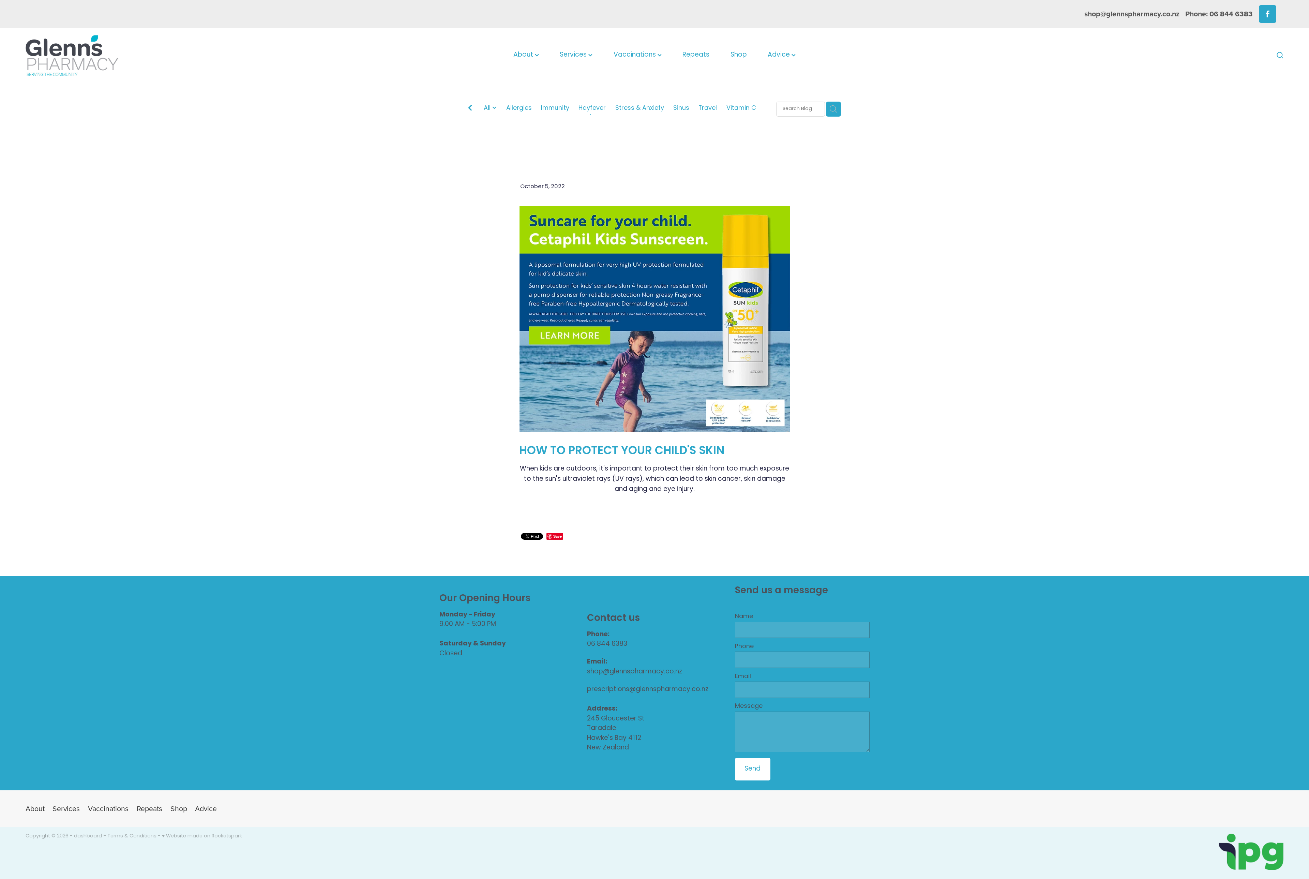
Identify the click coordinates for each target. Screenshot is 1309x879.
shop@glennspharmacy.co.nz (1131, 14)
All (488, 108)
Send (752, 769)
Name (744, 617)
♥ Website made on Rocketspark (202, 836)
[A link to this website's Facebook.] (1267, 14)
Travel (707, 108)
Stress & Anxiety (639, 108)
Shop (739, 55)
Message (749, 706)
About (524, 55)
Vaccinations (636, 55)
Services (574, 55)
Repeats (695, 55)
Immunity (555, 108)
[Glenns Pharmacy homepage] (151, 55)
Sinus (681, 108)
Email (743, 677)
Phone (744, 647)
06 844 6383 (607, 644)
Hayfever (592, 108)
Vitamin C (741, 108)
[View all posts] (470, 109)
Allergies (519, 108)
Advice (780, 55)
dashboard (88, 836)
